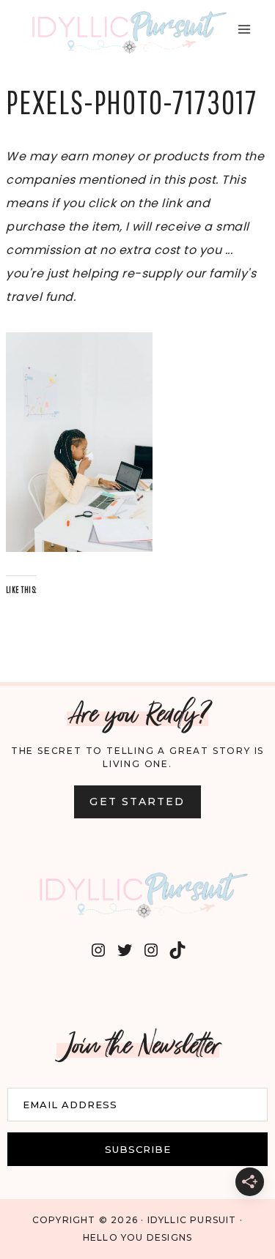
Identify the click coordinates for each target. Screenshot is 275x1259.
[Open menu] (243, 29)
